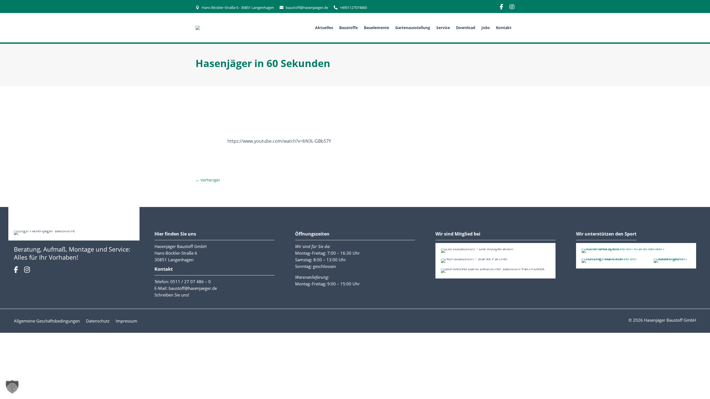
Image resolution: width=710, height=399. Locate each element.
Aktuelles (324, 27)
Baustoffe (348, 27)
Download (465, 27)
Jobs (485, 27)
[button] (12, 387)
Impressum (126, 321)
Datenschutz (98, 321)
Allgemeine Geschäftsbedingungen (47, 321)
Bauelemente (376, 27)
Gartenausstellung (412, 27)
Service (443, 27)
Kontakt (503, 27)
